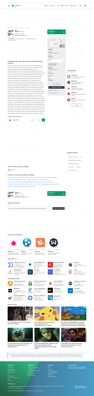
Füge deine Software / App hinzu (13, 378)
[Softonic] (16, 5)
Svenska (62, 386)
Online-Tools (10, 380)
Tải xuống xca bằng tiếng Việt (15, 177)
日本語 (38, 386)
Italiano (35, 386)
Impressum (50, 369)
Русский (58, 386)
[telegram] (84, 368)
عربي (9, 386)
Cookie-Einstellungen (52, 376)
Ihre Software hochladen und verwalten (34, 371)
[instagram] (71, 368)
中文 (21, 387)
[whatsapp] (59, 84)
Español (19, 386)
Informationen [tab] (12, 38)
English (15, 386)
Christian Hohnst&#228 (53, 53)
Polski (50, 386)
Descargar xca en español (44, 182)
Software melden (53, 90)
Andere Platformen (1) (53, 69)
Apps (47, 5)
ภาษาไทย (9, 387)
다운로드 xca (26, 179)
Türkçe (13, 387)
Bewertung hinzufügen (56, 87)
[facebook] (54, 84)
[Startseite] (8, 27)
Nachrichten (65, 5)
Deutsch (12, 386)
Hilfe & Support (11, 372)
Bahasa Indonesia (29, 386)
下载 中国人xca (31, 182)
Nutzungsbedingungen (52, 371)
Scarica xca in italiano (13, 186)
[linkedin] (79, 368)
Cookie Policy (50, 374)
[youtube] (82, 368)
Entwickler (74, 5)
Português (54, 386)
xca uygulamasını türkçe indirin (48, 184)
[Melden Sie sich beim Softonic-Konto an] (85, 5)
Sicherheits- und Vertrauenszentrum (12, 370)
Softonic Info (10, 367)
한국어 (41, 386)
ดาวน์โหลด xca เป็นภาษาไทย (14, 184)
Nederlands (45, 386)
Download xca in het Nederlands (47, 177)
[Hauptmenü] (8, 5)
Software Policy (31, 373)
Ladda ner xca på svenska (27, 186)
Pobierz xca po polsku (30, 177)
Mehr (77, 105)
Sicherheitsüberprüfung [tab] (31, 38)
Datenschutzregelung (52, 372)
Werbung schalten (31, 375)
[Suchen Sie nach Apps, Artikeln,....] (80, 5)
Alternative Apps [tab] (20, 38)
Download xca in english (13, 179)
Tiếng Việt (17, 387)
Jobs (9, 374)
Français (23, 386)
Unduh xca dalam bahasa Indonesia (16, 182)
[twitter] (57, 84)
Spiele (53, 5)
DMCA (49, 367)
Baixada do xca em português (39, 179)
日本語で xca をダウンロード (31, 184)
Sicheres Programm (20, 35)
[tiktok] (74, 368)
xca (19, 31)
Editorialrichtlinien (11, 375)
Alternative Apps (53, 93)
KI (58, 5)
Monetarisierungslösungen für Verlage (33, 368)
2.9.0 (50, 60)
